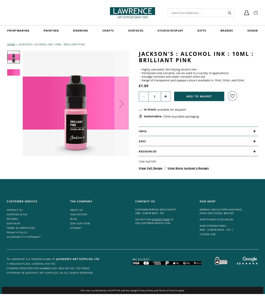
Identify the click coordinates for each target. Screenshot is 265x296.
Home (11, 44)
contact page (160, 219)
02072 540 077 (168, 209)
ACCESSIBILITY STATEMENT (24, 237)
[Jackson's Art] (132, 12)
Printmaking (18, 30)
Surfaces (135, 30)
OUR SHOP (13, 223)
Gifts (201, 30)
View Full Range (150, 168)
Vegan (252, 30)
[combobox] (196, 13)
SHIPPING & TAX (17, 214)
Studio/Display (170, 30)
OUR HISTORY (79, 214)
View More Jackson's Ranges (188, 168)
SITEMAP (75, 228)
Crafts (108, 30)
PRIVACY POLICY (17, 232)
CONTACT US (15, 210)
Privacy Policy (145, 290)
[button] (121, 104)
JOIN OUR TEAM (80, 223)
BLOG (73, 219)
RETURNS (12, 219)
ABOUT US (76, 210)
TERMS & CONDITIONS (21, 228)
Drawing (80, 30)
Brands (226, 30)
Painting (51, 30)
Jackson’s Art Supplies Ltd (77, 259)
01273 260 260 (225, 219)
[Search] (229, 13)
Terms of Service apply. (172, 290)
